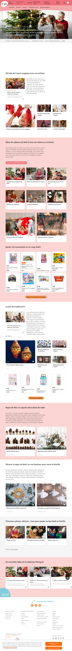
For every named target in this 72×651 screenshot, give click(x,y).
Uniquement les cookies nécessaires (53, 644)
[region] (36, 645)
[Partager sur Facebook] (32, 605)
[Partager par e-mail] (39, 605)
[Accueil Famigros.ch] (4, 4)
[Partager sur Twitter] (36, 605)
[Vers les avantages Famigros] (33, 361)
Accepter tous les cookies (53, 648)
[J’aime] (23, 99)
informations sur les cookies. (10, 647)
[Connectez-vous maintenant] (68, 2)
